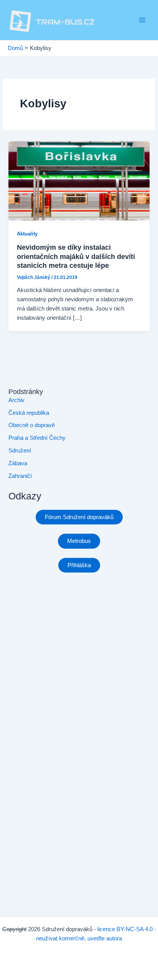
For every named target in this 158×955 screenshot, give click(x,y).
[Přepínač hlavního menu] (142, 20)
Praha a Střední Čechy (37, 438)
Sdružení (19, 450)
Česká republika (28, 413)
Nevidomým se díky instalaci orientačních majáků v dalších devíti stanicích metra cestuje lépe (76, 256)
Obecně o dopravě (31, 425)
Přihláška (79, 565)
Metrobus (79, 541)
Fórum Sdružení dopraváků (79, 517)
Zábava (17, 463)
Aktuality (27, 234)
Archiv (16, 400)
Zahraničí (20, 476)
